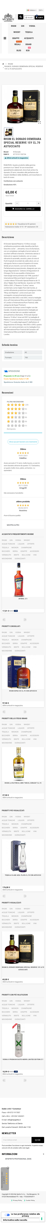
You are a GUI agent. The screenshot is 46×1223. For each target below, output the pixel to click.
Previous (3, 619)
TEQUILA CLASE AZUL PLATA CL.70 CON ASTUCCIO (23, 875)
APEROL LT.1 (23, 599)
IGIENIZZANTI (20, 559)
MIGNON (15, 548)
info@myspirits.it (14, 1120)
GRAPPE (23, 551)
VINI (35, 555)
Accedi (29, 17)
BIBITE (16, 555)
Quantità (8, 203)
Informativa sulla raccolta (15, 1220)
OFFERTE (30, 544)
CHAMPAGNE (26, 548)
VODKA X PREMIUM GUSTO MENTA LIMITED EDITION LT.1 (23, 1059)
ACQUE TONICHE (8, 544)
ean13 (6, 154)
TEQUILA (5, 548)
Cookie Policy (30, 1200)
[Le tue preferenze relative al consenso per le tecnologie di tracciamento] (41, 1218)
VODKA (18, 540)
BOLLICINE (26, 555)
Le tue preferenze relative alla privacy (25, 1215)
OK (38, 1140)
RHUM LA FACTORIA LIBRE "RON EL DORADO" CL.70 (23, 783)
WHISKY (27, 540)
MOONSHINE (7, 559)
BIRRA (15, 551)
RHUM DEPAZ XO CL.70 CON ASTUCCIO (23, 691)
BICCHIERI (6, 551)
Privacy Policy (17, 1200)
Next (25, 619)
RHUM (4, 540)
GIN (11, 540)
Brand (6, 152)
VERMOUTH (6, 555)
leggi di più (25, 376)
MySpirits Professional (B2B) (18, 1159)
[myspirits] (8, 17)
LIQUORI (21, 544)
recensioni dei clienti (3, 1180)
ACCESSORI (34, 551)
